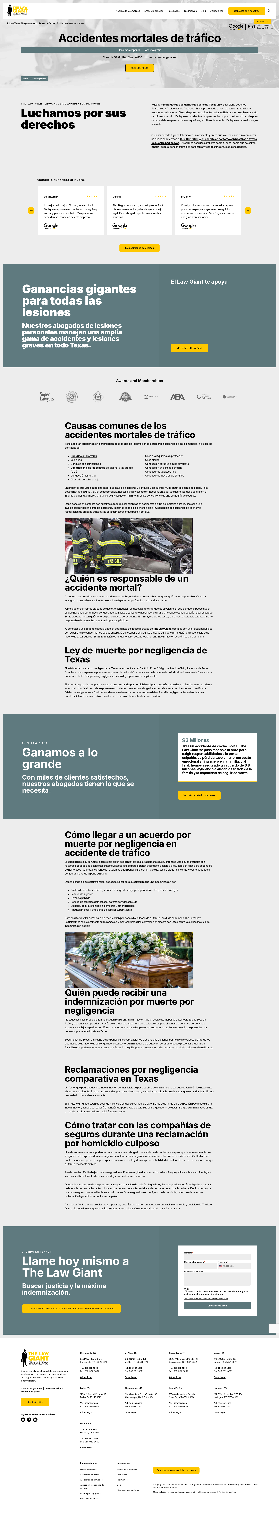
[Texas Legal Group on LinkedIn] (35, 1419)
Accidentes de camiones (91, 1480)
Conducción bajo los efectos (88, 467)
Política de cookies (227, 1492)
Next (248, 210)
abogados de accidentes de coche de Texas (189, 104)
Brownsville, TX (88, 1353)
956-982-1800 (139, 67)
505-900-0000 (135, 1403)
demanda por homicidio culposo (137, 684)
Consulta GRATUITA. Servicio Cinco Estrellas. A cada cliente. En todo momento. (71, 1308)
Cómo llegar (86, 1377)
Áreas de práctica (153, 10)
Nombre (188, 1252)
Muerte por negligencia (90, 1493)
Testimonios (190, 10)
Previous (31, 210)
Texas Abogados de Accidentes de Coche (34, 23)
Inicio (9, 23)
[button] (176, 1470)
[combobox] (221, 1266)
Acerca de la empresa (128, 10)
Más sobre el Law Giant (189, 348)
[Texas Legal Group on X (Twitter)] (23, 1419)
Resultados (174, 10)
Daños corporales (88, 1469)
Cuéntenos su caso (194, 1271)
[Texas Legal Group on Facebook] (29, 1419)
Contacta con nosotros (247, 10)
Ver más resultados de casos (199, 795)
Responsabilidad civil (89, 1498)
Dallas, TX (85, 1388)
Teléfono (223, 1262)
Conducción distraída (84, 455)
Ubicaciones (216, 10)
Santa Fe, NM (175, 1388)
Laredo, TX (219, 1353)
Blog (203, 10)
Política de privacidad (207, 1492)
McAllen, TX (130, 1353)
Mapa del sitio (159, 1492)
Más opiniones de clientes (139, 247)
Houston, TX (86, 1423)
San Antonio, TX (177, 1353)
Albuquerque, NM (133, 1388)
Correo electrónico (194, 1262)
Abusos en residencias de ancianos (92, 1486)
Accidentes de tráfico (89, 1475)
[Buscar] (270, 11)
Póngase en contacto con (128, 1490)
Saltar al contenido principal (34, 79)
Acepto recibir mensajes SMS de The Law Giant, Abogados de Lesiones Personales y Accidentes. (216, 1292)
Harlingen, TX (220, 1388)
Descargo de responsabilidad (181, 1492)
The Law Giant (162, 628)
